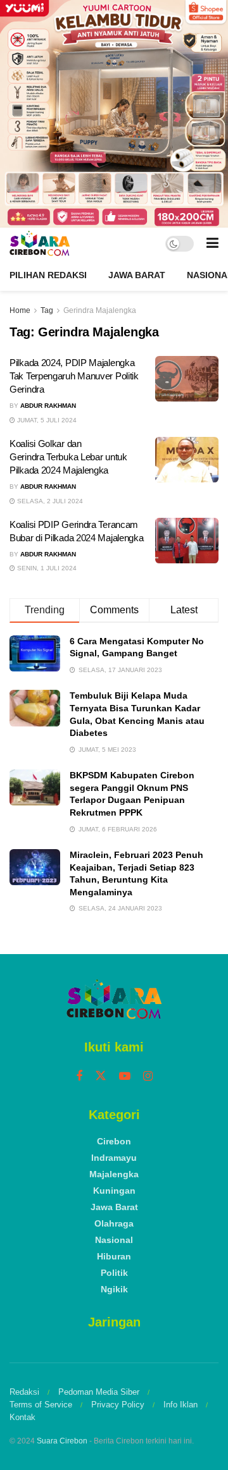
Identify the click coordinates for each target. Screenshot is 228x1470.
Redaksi (24, 1392)
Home (20, 310)
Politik (114, 1273)
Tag (47, 310)
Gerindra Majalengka (99, 310)
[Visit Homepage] (40, 243)
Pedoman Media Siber (98, 1392)
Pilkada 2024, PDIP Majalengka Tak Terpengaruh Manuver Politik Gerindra (74, 376)
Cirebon (114, 1141)
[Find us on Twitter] (100, 1076)
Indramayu (114, 1158)
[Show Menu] (212, 243)
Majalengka (114, 1174)
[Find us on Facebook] (79, 1076)
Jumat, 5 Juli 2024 (46, 420)
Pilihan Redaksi (48, 275)
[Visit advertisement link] (114, 114)
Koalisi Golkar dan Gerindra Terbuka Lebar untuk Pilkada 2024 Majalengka (68, 456)
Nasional (114, 1240)
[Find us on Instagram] (148, 1076)
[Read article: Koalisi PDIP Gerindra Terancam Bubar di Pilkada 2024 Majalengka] (186, 540)
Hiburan (114, 1256)
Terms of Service (41, 1404)
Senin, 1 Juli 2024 (46, 568)
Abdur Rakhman (48, 405)
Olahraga (114, 1223)
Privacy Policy (117, 1404)
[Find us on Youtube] (124, 1076)
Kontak (22, 1417)
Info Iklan (180, 1404)
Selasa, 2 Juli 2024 (49, 501)
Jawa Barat (136, 275)
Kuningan (114, 1190)
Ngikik (114, 1289)
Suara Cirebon (62, 1440)
